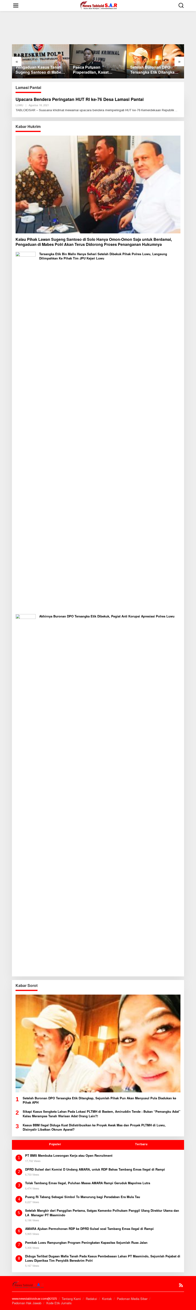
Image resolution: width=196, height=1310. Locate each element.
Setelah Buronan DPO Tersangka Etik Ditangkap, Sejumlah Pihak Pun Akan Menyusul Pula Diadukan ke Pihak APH (154, 70)
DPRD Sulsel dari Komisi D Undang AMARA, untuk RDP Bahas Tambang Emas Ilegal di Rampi (95, 1169)
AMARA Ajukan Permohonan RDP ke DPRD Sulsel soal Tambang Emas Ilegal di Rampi (89, 1229)
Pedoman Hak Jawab (26, 1303)
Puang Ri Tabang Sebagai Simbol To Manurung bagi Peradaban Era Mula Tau (82, 1197)
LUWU (19, 105)
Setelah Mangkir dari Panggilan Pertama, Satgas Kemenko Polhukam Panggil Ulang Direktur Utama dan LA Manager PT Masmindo (102, 1212)
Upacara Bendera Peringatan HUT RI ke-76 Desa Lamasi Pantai (80, 99)
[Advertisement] (99, 25)
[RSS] (181, 1285)
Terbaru (141, 1144)
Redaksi (91, 1298)
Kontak (107, 1298)
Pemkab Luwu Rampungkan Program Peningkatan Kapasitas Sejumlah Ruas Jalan (86, 1242)
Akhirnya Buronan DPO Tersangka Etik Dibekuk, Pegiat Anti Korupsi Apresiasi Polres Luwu (106, 616)
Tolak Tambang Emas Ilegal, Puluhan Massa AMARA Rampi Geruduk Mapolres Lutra (87, 1183)
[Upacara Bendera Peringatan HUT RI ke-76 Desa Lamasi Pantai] (176, 110)
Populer (55, 1144)
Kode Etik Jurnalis (59, 1303)
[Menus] (16, 5)
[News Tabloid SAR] (99, 5)
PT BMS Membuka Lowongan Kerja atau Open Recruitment (68, 1155)
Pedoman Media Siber (132, 1298)
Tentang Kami (71, 1298)
